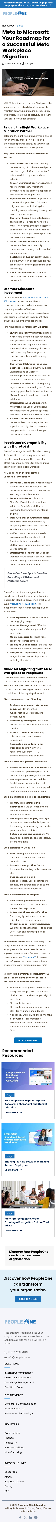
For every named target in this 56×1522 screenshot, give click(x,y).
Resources (8, 25)
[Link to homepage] (15, 14)
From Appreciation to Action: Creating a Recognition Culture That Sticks (27, 1222)
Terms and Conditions (35, 1510)
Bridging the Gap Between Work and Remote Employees (27, 1163)
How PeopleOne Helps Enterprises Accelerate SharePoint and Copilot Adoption (26, 1104)
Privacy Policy (35, 1508)
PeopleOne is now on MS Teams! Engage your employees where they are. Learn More (28, 4)
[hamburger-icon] (48, 14)
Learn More (12, 1112)
